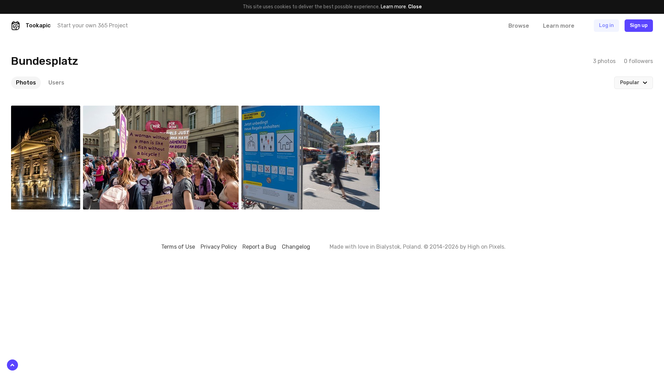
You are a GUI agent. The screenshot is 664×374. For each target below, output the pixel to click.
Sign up (639, 25)
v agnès (266, 110)
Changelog (296, 246)
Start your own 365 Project (92, 25)
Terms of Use (178, 246)
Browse (518, 26)
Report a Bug (259, 246)
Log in (606, 25)
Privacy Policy (219, 246)
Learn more (393, 7)
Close (415, 7)
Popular (629, 83)
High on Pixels (486, 246)
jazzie (34, 110)
